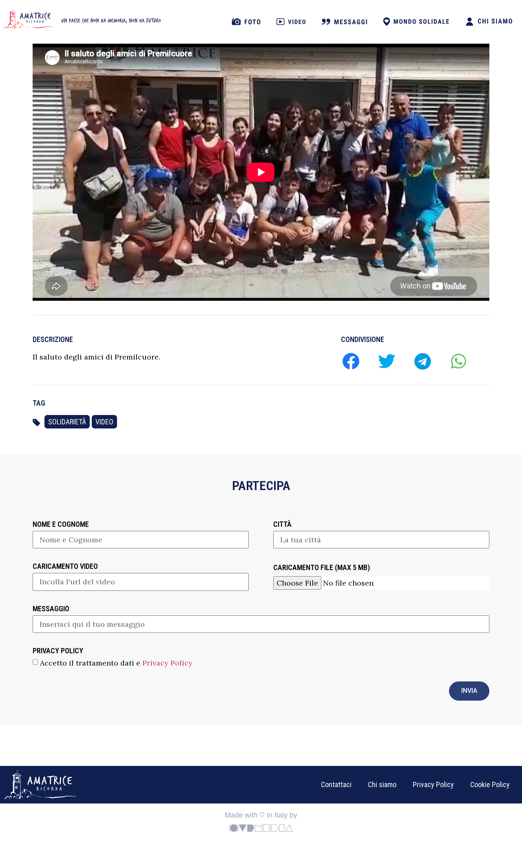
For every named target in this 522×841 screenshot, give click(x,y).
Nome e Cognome (61, 524)
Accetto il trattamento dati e (116, 662)
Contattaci (336, 784)
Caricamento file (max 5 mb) (321, 568)
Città (282, 524)
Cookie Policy (490, 784)
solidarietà (67, 421)
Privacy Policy (167, 662)
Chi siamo (382, 784)
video (104, 421)
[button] (350, 361)
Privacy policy (58, 651)
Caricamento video (65, 566)
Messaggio (51, 609)
